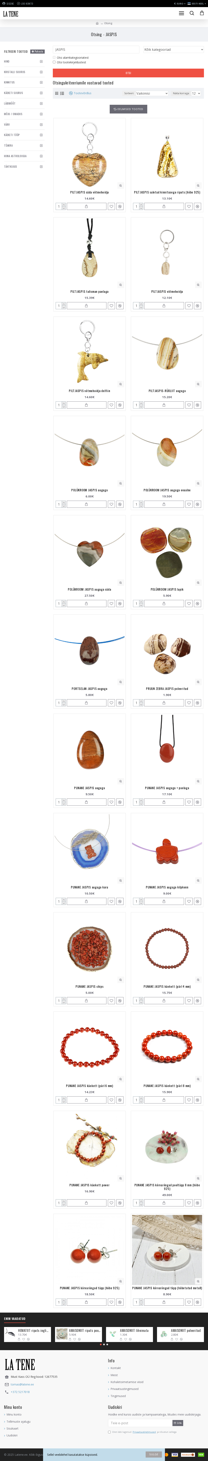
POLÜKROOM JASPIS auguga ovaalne (167, 490)
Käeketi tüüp (12, 135)
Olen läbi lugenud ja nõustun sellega (144, 1431)
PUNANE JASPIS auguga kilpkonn (167, 887)
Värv (7, 124)
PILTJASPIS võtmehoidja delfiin (89, 390)
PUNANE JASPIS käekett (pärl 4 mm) (167, 986)
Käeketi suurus (13, 93)
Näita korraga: (181, 93)
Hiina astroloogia (15, 156)
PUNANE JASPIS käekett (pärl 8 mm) (167, 1085)
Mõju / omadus (13, 114)
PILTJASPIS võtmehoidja (167, 291)
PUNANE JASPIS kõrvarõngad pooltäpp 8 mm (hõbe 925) (167, 1186)
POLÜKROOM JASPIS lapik (167, 589)
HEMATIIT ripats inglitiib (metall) (34, 1330)
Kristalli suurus (14, 72)
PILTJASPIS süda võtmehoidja (89, 192)
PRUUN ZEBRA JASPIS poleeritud (167, 688)
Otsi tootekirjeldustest (71, 62)
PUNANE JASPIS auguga (89, 788)
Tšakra (8, 145)
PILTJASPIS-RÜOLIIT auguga (167, 390)
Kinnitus (9, 82)
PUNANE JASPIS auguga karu (89, 887)
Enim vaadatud (15, 1319)
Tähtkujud (10, 166)
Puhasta (39, 51)
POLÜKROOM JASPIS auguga (89, 490)
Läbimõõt (10, 103)
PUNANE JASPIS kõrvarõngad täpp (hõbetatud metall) (167, 1288)
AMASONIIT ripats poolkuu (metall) (85, 1330)
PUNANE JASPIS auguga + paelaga (167, 788)
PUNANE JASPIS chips (89, 986)
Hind (7, 61)
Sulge (153, 1454)
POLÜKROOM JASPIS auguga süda (89, 589)
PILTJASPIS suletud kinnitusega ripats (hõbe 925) (167, 192)
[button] (101, 1344)
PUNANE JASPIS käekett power (89, 1185)
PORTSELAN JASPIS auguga (89, 688)
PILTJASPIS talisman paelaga (89, 291)
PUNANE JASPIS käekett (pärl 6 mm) (89, 1085)
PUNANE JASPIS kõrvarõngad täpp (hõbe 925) (89, 1288)
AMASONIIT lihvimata (134, 1330)
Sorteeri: (129, 93)
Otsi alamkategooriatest (73, 57)
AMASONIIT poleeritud (186, 1330)
